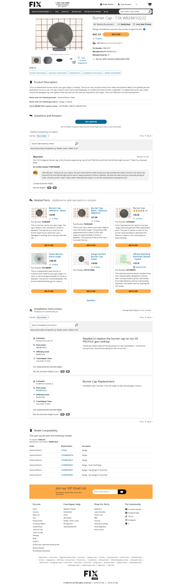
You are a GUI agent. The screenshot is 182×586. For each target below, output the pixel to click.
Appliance (98, 509)
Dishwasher (68, 512)
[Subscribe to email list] (122, 491)
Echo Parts (81, 557)
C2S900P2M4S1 (67, 475)
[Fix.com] (36, 4)
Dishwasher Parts (136, 560)
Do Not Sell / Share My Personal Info (45, 545)
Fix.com (36, 504)
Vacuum (97, 521)
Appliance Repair (70, 509)
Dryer (66, 515)
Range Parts (97, 562)
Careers (35, 541)
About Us (36, 515)
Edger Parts (101, 565)
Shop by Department (40, 12)
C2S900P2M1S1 (67, 460)
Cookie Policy (37, 527)
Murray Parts (70, 560)
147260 (64, 450)
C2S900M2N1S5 (67, 455)
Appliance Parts (122, 562)
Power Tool (98, 515)
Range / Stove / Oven (71, 521)
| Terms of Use (98, 583)
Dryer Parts (68, 562)
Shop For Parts (101, 504)
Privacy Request (38, 548)
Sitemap (36, 535)
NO (55, 187)
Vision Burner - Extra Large (56, 255)
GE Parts (102, 557)
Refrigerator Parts (56, 562)
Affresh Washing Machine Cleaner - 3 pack (141, 256)
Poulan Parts (81, 560)
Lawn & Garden (99, 512)
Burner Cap (139, 208)
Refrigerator (68, 524)
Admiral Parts (43, 557)
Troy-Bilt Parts (92, 560)
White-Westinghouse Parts (119, 560)
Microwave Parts (109, 562)
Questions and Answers (58, 73)
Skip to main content (91, 4)
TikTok (130, 516)
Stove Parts (78, 562)
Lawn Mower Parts (135, 562)
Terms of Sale (38, 532)
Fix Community (133, 504)
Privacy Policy (38, 521)
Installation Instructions (92, 73)
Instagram (132, 520)
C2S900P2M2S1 (67, 465)
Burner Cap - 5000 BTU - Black (57, 209)
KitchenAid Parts (137, 557)
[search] (150, 11)
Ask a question (91, 122)
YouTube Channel (134, 509)
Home (35, 509)
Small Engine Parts (74, 565)
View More (91, 300)
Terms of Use (38, 529)
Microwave (67, 518)
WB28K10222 (41, 347)
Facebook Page (133, 513)
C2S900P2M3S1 (67, 470)
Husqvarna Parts (112, 557)
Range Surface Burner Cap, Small (98, 256)
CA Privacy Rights (39, 524)
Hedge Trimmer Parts (88, 565)
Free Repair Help (72, 504)
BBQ (95, 518)
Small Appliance (100, 527)
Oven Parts (87, 562)
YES (49, 187)
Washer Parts (43, 562)
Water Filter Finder (92, 12)
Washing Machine (70, 527)
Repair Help (76, 12)
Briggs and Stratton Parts (68, 557)
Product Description (38, 73)
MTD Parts (60, 560)
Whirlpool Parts (104, 560)
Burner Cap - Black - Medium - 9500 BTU (99, 210)
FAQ (56, 12)
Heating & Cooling (101, 524)
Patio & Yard (99, 529)
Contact (65, 12)
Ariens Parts (53, 557)
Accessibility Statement (41, 551)
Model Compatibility (112, 73)
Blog (106, 12)
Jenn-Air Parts (124, 557)
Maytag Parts (50, 560)
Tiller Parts (111, 565)
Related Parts (75, 73)
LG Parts (41, 560)
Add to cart (116, 34)
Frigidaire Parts (92, 557)
